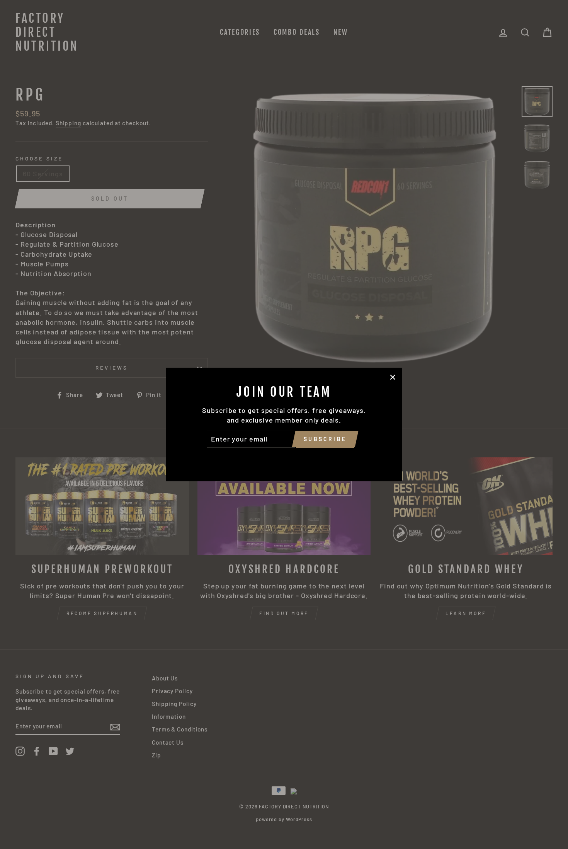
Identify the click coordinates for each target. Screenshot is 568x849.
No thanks (284, 458)
